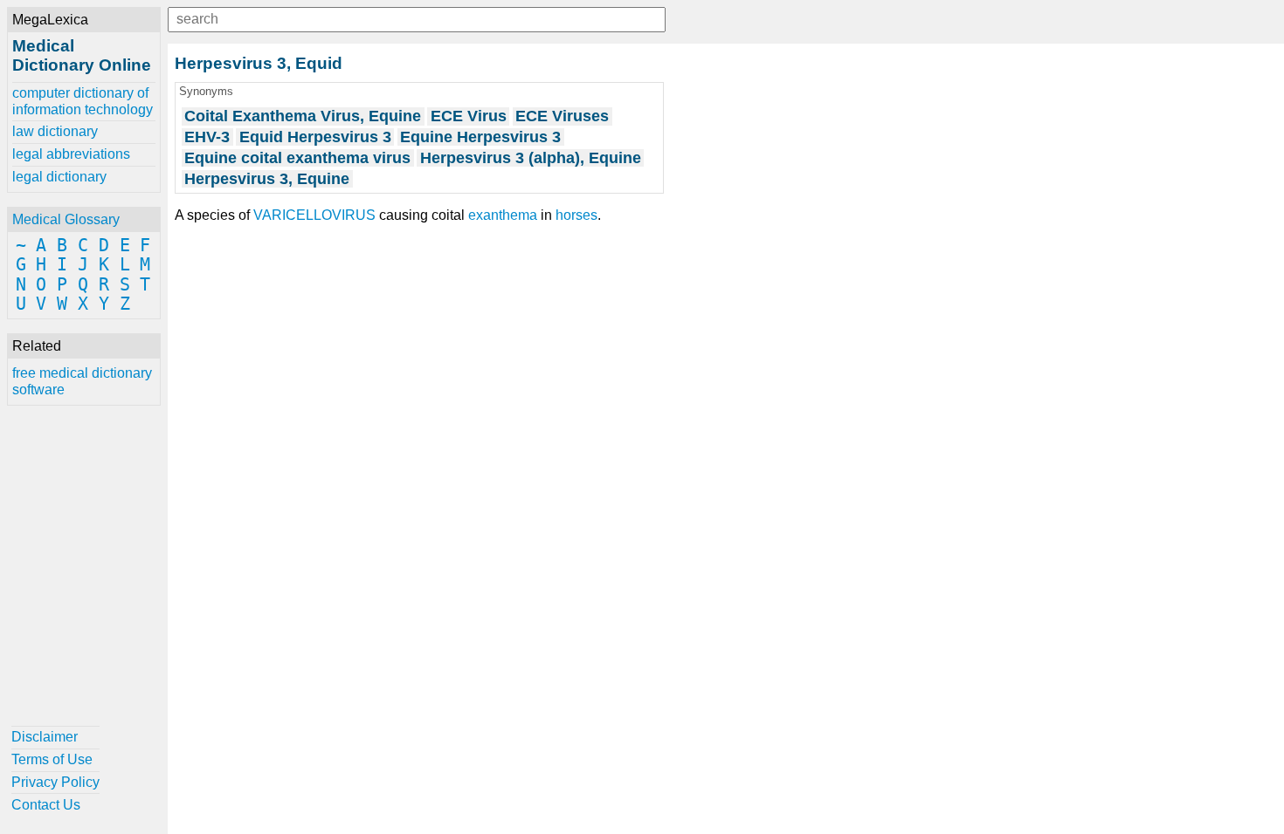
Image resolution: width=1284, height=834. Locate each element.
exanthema (502, 215)
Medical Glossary (66, 219)
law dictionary (55, 131)
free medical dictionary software (82, 381)
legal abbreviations (71, 154)
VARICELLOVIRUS (314, 215)
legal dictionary (59, 176)
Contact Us (45, 804)
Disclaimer (44, 736)
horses (576, 215)
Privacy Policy (55, 782)
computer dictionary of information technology (82, 100)
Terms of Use (52, 759)
